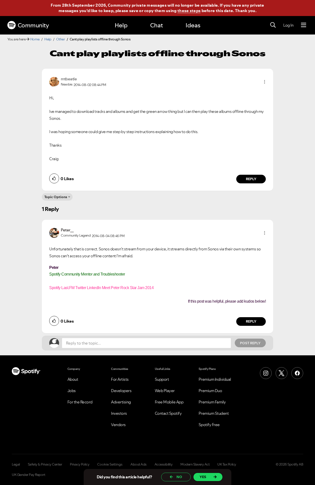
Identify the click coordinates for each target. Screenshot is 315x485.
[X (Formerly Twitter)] (281, 373)
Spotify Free (209, 424)
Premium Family (212, 402)
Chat (156, 25)
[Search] (273, 25)
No (179, 476)
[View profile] (54, 81)
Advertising (121, 402)
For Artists (120, 379)
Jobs (71, 390)
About (72, 379)
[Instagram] (266, 373)
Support (162, 379)
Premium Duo (210, 390)
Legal (16, 464)
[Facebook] (297, 373)
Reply (251, 178)
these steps (189, 10)
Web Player (165, 390)
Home (35, 39)
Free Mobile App (169, 402)
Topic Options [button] (55, 196)
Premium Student (214, 413)
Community (33, 25)
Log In (288, 25)
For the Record (80, 402)
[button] (264, 82)
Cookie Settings (110, 464)
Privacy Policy (79, 464)
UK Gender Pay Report (28, 474)
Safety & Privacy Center (45, 464)
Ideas (193, 25)
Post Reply (250, 343)
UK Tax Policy (226, 464)
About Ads (138, 464)
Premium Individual (215, 379)
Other (60, 39)
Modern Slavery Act (194, 464)
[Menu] (303, 25)
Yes (203, 476)
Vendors (118, 424)
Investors (119, 413)
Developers (121, 390)
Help (121, 25)
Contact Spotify (168, 413)
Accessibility (164, 464)
